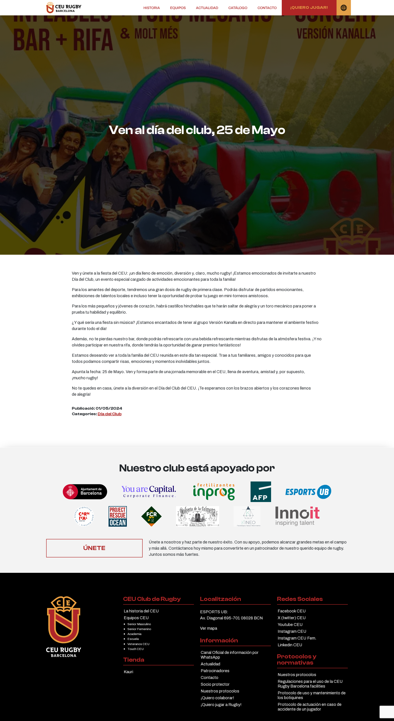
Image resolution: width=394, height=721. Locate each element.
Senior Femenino (139, 629)
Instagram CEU (292, 631)
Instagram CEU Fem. (297, 638)
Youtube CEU (290, 624)
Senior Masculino (139, 624)
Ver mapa (208, 628)
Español (344, 7)
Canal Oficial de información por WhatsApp (230, 654)
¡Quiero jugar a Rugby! (221, 705)
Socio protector (215, 684)
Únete (94, 548)
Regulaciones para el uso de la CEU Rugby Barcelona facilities (310, 683)
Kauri (128, 672)
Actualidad (207, 8)
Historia (151, 8)
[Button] (63, 7)
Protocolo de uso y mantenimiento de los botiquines (312, 695)
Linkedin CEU (290, 645)
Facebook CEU (292, 611)
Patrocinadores (215, 671)
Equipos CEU (136, 618)
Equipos (178, 8)
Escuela (133, 638)
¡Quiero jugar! (309, 7)
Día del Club (109, 414)
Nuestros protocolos (220, 691)
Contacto (267, 8)
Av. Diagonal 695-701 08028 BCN (231, 618)
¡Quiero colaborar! (217, 698)
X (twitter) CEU (292, 618)
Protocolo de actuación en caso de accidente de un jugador (309, 706)
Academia (134, 634)
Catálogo (237, 8)
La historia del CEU (141, 611)
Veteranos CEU (138, 644)
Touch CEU (135, 648)
